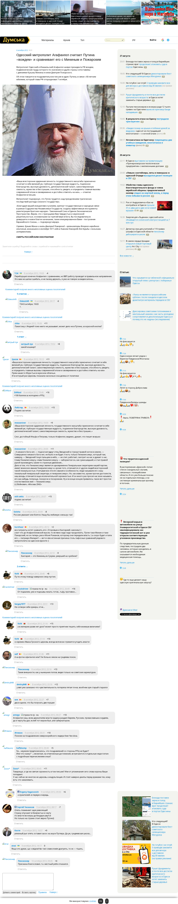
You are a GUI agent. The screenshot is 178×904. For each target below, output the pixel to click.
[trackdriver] (8, 587)
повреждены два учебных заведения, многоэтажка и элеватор (149, 143)
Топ (82, 40)
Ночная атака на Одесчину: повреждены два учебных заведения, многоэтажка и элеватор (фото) (17, 21)
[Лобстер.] (7, 412)
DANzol (17, 392)
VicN (17, 573)
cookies (92, 901)
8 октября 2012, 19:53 (39, 407)
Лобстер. (19, 407)
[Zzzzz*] (6, 768)
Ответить (18, 284)
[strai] (5, 844)
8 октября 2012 (22, 50)
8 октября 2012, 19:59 (38, 422)
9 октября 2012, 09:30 (51, 792)
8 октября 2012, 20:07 (36, 496)
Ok (100, 901)
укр (133, 39)
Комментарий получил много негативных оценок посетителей (35, 289)
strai (14, 845)
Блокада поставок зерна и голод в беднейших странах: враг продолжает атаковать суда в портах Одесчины (162, 804)
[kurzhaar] (7, 532)
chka (17, 323)
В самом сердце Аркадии (137, 241)
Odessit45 (24, 301)
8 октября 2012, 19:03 (34, 273)
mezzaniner (20, 422)
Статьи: (124, 272)
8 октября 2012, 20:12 (39, 527)
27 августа (125, 56)
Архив (66, 40)
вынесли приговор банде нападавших (148, 110)
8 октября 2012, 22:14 (44, 553)
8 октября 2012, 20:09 (33, 511)
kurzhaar (19, 527)
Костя (17, 830)
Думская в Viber (130, 610)
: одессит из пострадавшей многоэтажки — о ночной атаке (144, 132)
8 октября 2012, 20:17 (45, 301)
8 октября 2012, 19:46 (34, 392)
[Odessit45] (11, 299)
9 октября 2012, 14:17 (32, 845)
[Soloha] (6, 510)
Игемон (19, 732)
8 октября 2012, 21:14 (35, 638)
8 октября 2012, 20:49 (60, 588)
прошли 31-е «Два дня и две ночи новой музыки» (141, 208)
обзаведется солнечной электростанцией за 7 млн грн (148, 221)
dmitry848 (22, 684)
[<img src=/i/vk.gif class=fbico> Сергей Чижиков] (7, 812)
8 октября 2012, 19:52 (45, 344)
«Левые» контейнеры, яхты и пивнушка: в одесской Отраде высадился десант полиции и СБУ (50, 21)
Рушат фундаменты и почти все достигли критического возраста (145, 96)
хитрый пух (27, 344)
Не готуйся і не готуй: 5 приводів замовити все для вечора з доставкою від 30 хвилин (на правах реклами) (162, 852)
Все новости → (127, 255)
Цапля (15, 359)
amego (16, 715)
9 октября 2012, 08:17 (46, 807)
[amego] (6, 715)
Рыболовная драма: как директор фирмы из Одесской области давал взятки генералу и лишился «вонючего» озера (123, 20)
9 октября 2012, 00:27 (51, 715)
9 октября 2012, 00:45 (31, 768)
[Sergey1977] (7, 609)
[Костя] (7, 835)
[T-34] (7, 278)
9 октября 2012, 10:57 (33, 830)
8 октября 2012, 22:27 (34, 699)
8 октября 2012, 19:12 (34, 359)
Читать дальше (127, 488)
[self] (7, 659)
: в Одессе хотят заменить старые (144, 98)
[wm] (7, 705)
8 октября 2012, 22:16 (41, 669)
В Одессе (130, 160)
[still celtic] (7, 501)
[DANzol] (6, 390)
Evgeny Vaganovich (29, 792)
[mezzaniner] (7, 428)
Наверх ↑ (28, 251)
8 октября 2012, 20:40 (35, 573)
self (16, 654)
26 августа (125, 155)
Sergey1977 (20, 604)
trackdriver (23, 588)
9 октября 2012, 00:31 (35, 732)
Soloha (17, 511)
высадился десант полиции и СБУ (149, 177)
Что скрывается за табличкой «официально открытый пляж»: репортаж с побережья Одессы (153, 280)
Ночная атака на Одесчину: (140, 140)
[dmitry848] (8, 682)
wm (16, 699)
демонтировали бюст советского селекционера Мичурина (148, 75)
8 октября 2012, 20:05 (38, 449)
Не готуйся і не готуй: (136, 83)
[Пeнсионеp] (11, 551)
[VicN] (7, 579)
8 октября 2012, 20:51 (38, 604)
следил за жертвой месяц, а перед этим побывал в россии (147, 194)
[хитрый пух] (11, 342)
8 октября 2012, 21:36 (34, 654)
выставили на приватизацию (148, 160)
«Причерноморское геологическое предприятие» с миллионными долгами (145, 164)
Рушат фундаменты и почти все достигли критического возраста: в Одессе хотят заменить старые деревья (162, 875)
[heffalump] (7, 748)
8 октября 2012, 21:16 (38, 623)
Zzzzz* (16, 768)
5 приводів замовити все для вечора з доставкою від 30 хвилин (148, 84)
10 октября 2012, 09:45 (42, 861)
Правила (42, 892)
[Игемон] (7, 731)
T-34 (16, 273)
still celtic (19, 496)
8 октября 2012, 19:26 (32, 323)
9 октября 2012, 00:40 (39, 748)
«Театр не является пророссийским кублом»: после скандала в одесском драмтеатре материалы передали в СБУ (151, 297)
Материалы (48, 40)
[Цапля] (5, 359)
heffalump (21, 748)
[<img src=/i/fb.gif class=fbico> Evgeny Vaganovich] (10, 797)
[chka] (8, 321)
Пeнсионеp (26, 553)
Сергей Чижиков (25, 807)
